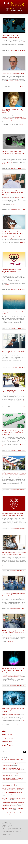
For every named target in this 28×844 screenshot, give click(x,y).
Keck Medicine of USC (6, 823)
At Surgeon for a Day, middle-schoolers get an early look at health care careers (13, 594)
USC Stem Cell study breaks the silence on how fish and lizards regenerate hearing (13, 670)
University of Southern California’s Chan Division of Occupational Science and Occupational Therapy (14, 119)
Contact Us (6, 731)
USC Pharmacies (5, 833)
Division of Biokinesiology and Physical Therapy (12, 831)
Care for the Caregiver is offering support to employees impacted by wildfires (12, 271)
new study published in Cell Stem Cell (11, 714)
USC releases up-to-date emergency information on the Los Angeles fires (12, 514)
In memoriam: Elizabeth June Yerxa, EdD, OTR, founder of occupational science (13, 111)
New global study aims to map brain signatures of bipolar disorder (12, 36)
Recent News (7, 734)
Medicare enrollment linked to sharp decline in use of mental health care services (13, 192)
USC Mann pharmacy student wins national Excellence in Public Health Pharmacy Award (12, 769)
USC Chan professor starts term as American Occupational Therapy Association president (12, 793)
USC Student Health (6, 834)
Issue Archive (7, 745)
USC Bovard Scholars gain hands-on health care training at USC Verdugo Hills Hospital (13, 760)
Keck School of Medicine (7, 825)
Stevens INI (22, 41)
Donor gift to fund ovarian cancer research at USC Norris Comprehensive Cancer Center (13, 789)
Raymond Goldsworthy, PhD (13, 80)
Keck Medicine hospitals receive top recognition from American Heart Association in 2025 (13, 779)
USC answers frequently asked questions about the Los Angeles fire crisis (14, 553)
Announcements (14, 50)
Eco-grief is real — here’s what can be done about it (13, 352)
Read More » (15, 45)
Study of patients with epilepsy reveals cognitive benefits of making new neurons (13, 709)
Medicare (22, 444)
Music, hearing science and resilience (13, 73)
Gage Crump (9, 162)
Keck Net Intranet (21, 50)
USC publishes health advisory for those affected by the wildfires (14, 391)
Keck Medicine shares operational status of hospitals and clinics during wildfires (14, 474)
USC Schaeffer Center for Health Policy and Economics (13, 198)
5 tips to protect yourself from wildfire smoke (13, 312)
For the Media (7, 741)
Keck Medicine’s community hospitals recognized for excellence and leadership (13, 784)
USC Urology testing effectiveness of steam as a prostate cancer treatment (13, 631)
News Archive (9, 738)
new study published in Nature (10, 161)
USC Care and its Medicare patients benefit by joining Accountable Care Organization (12, 432)
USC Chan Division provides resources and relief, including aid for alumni (13, 232)
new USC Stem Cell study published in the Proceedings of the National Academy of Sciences (12, 675)
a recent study (6, 197)
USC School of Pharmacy (7, 826)
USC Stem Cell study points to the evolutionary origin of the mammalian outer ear (13, 153)
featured (19, 406)
